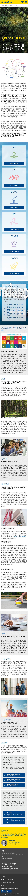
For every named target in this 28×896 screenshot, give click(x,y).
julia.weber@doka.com (15, 844)
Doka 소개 (7, 5)
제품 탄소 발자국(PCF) (19, 537)
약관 (2, 885)
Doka (2, 5)
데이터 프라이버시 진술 (7, 882)
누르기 (3, 877)
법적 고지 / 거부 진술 (7, 879)
